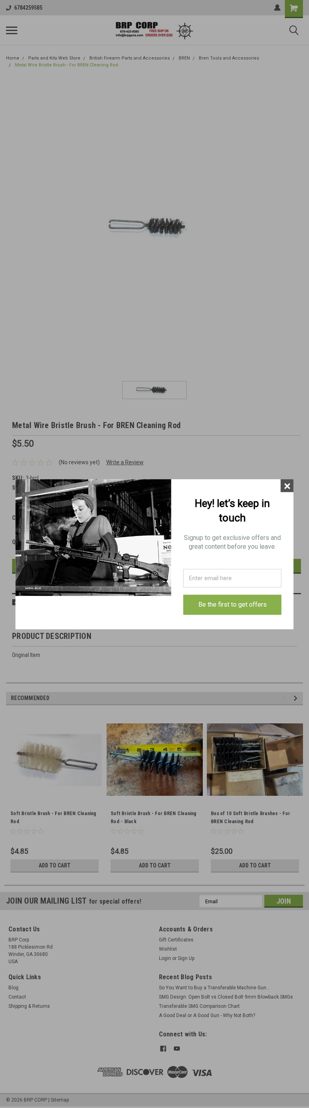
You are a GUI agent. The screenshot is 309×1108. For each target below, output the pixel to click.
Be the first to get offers (232, 604)
